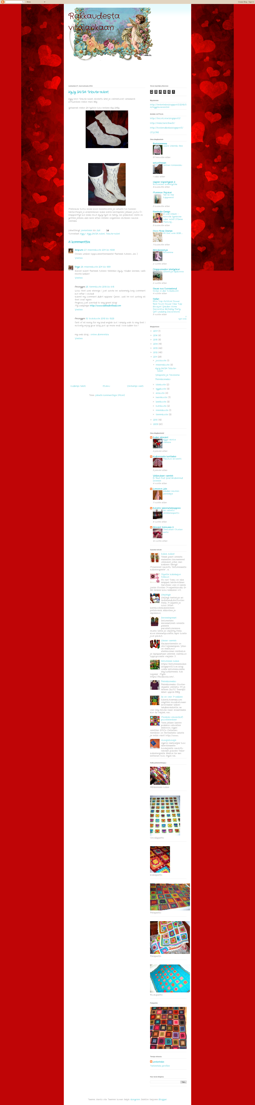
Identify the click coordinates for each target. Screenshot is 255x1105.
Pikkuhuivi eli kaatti (172, 458)
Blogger (163, 1099)
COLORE (154, 132)
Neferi (156, 299)
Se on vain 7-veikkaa (172, 696)
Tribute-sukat (113, 233)
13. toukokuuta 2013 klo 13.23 (100, 318)
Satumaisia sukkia (170, 661)
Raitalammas (160, 143)
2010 (155, 419)
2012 (155, 352)
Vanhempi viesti (135, 386)
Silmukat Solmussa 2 (163, 527)
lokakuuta (161, 384)
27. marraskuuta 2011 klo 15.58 (99, 249)
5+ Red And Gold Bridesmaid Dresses (168, 479)
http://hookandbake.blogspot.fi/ (166, 127)
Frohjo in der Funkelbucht (166, 291)
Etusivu (106, 386)
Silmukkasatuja (160, 250)
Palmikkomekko (162, 379)
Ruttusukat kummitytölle (165, 184)
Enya (77, 266)
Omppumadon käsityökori (166, 269)
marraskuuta (163, 364)
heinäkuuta (162, 397)
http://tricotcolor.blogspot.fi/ (165, 118)
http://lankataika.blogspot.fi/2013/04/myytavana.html (168, 106)
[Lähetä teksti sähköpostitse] (107, 230)
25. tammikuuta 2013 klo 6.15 (100, 286)
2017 (155, 331)
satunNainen (159, 162)
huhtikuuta (161, 406)
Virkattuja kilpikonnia (173, 271)
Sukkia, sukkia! (168, 553)
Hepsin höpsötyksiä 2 (164, 182)
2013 (155, 348)
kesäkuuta (161, 401)
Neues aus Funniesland (165, 288)
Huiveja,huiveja (168, 740)
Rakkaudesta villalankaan (94, 22)
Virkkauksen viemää (163, 475)
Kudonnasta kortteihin (164, 456)
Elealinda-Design (161, 211)
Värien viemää (168, 640)
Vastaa (79, 258)
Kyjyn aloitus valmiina (169, 441)
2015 (155, 339)
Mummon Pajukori (162, 192)
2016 (155, 335)
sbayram (135, 1099)
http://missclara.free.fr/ (162, 123)
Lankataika (158, 1061)
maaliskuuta (162, 410)
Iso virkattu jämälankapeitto (171, 512)
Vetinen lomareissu (172, 165)
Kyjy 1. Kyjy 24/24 (89, 233)
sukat (102, 233)
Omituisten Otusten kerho (173, 531)
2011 (155, 356)
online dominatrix (100, 334)
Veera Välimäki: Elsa (173, 145)
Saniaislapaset (168, 617)
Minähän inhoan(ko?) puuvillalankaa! (172, 718)
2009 (156, 424)
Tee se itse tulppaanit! (168, 196)
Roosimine (168, 252)
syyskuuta (161, 388)
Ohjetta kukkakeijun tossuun (171, 575)
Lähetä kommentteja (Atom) (110, 395)
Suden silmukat (160, 437)
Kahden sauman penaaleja (171, 492)
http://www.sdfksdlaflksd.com (105, 305)
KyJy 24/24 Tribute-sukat (166, 369)
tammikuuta (162, 414)
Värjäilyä (166, 594)
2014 (155, 343)
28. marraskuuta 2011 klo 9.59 (95, 266)
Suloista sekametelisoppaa (167, 508)
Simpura (79, 249)
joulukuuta (161, 360)
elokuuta (160, 393)
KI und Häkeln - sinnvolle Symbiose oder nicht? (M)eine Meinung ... (173, 218)
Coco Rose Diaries (162, 230)
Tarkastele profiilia (160, 1065)
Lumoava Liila (160, 488)
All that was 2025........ (173, 233)
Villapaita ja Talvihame (167, 375)
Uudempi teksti (78, 386)
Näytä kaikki (182, 318)
